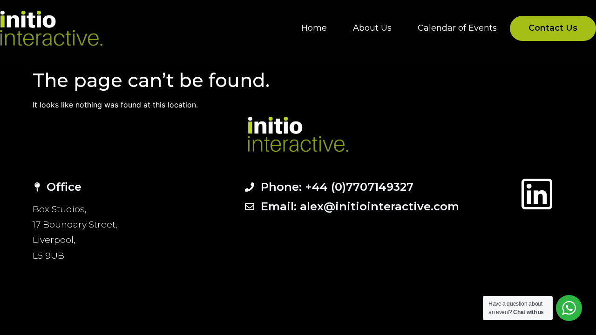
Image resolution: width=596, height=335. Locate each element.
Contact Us (552, 28)
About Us (372, 28)
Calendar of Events (457, 28)
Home (314, 28)
